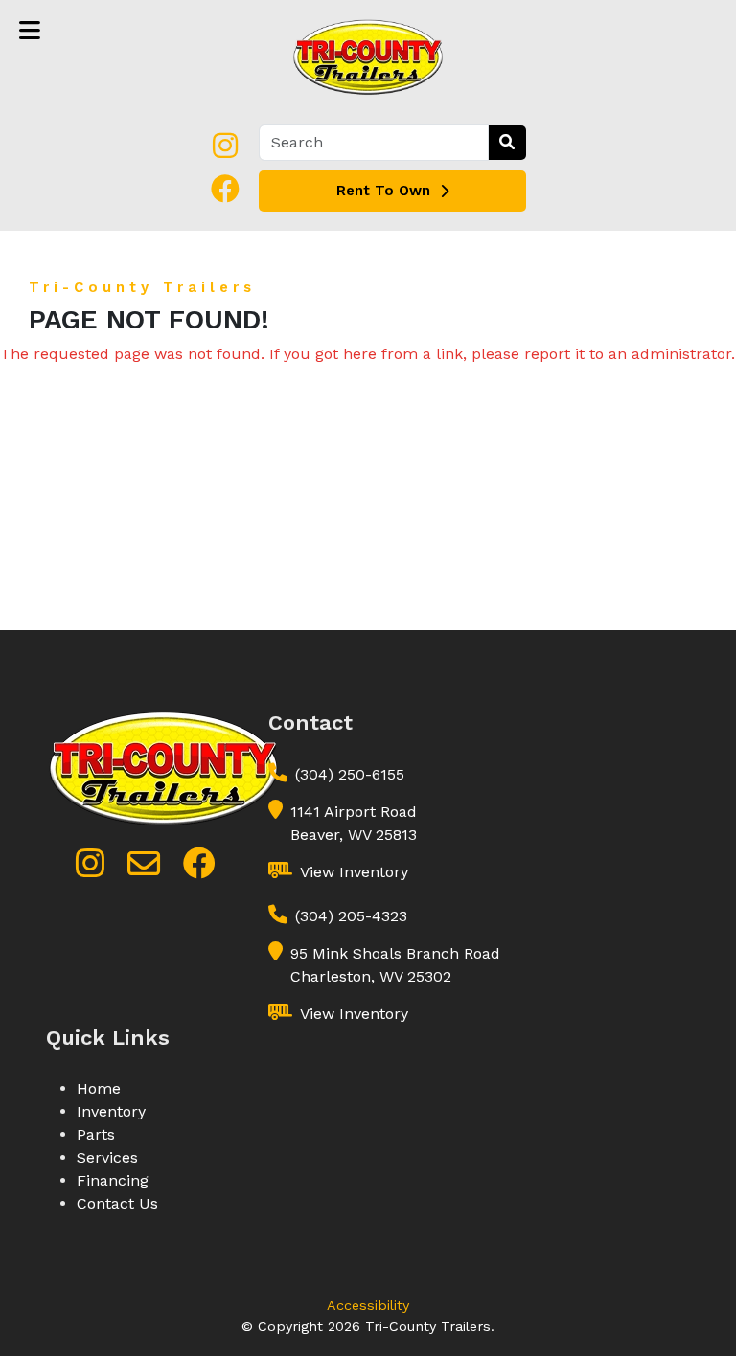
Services (107, 1157)
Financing (113, 1180)
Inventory (111, 1111)
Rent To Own (383, 190)
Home (99, 1088)
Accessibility (368, 1305)
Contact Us (117, 1203)
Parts (96, 1134)
